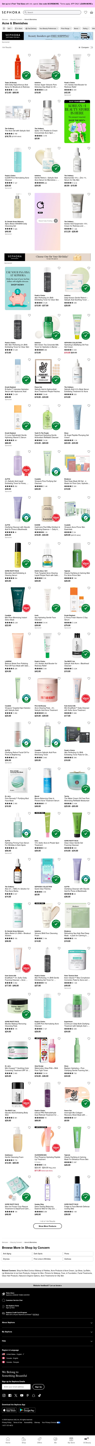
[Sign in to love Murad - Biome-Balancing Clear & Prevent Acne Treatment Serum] (59, 769)
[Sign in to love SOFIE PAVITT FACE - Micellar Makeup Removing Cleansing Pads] (29, 994)
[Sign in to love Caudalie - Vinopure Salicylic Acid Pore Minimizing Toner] (59, 723)
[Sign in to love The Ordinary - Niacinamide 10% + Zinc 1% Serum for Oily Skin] (89, 148)
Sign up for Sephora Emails (13, 1381)
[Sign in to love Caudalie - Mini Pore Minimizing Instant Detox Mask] (29, 588)
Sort (9, 28)
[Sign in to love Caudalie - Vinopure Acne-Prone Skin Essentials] (89, 497)
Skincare (5, 19)
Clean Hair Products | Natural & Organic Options (21, 1275)
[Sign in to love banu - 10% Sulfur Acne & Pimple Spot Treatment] (59, 813)
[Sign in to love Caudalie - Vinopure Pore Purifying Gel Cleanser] (59, 451)
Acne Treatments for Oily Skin (52, 1275)
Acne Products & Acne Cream (62, 1270)
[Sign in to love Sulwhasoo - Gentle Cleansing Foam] (29, 1127)
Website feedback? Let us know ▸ (47, 1285)
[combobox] (52, 12)
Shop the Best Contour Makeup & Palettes (33, 1270)
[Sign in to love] (89, 55)
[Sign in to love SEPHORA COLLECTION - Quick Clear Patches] (59, 859)
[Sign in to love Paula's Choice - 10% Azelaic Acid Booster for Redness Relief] (59, 634)
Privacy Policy (6, 1422)
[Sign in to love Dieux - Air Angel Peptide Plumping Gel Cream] (89, 405)
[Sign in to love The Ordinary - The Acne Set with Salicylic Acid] (29, 101)
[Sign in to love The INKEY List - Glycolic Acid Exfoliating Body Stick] (29, 1083)
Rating (85, 28)
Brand (76, 28)
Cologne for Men (37, 1273)
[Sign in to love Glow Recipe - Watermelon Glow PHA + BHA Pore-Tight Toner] (59, 1038)
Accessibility (28, 1422)
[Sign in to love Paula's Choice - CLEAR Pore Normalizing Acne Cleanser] (59, 994)
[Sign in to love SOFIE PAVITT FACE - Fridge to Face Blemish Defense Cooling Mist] (89, 1177)
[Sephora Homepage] (11, 12)
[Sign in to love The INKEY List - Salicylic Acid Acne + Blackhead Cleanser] (89, 634)
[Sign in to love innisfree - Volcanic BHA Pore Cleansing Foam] (59, 904)
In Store (19, 28)
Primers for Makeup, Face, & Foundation (61, 1273)
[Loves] (86, 12)
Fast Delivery (32, 28)
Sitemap (37, 1422)
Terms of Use (17, 1422)
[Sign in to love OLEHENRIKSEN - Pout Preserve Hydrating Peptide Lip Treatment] (59, 1127)
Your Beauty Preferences (47, 28)
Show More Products (47, 1226)
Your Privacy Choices (49, 1422)
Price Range (65, 28)
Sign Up (38, 1387)
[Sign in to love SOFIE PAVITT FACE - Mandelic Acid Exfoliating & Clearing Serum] (29, 543)
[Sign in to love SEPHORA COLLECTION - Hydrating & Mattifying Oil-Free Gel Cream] (89, 315)
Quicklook (17, 78)
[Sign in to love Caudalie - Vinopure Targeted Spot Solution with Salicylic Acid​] (29, 678)
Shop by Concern (16, 19)
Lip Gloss (78, 1270)
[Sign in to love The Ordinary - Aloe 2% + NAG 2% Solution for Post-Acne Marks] (29, 859)
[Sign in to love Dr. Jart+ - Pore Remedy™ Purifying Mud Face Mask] (29, 769)
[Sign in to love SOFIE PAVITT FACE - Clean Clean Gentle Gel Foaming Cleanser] (89, 813)
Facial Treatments (85, 1273)
